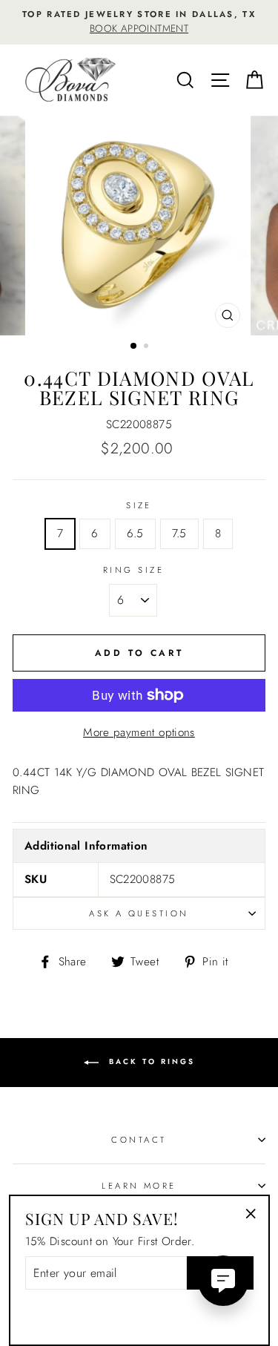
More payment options (139, 732)
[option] (139, 22)
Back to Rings (150, 1061)
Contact (138, 1140)
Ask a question (138, 913)
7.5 (179, 533)
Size (139, 505)
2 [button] (147, 347)
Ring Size (133, 570)
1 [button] (134, 346)
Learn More (139, 1186)
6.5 (135, 533)
